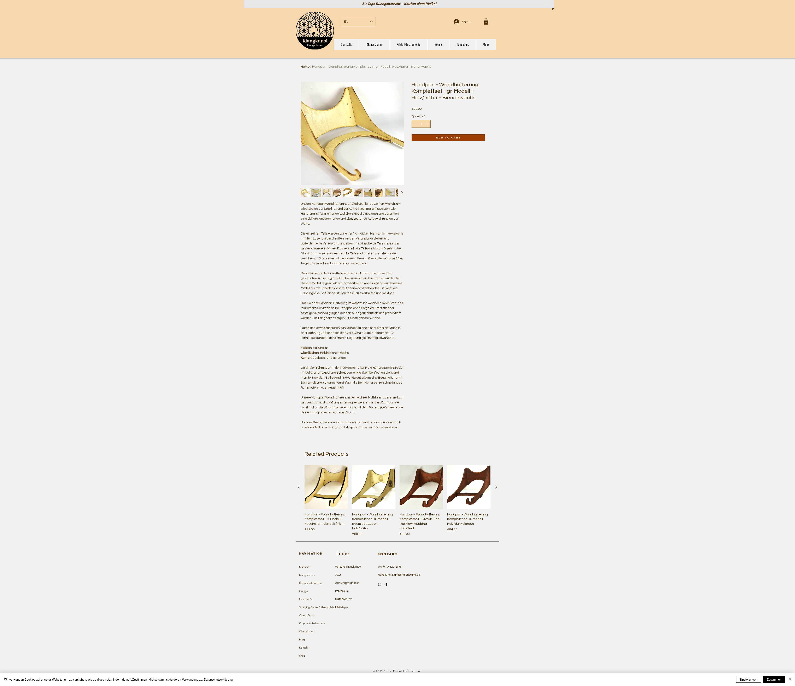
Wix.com (417, 671)
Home (305, 66)
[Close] (790, 679)
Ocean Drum (306, 615)
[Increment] (427, 124)
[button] (486, 21)
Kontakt (303, 647)
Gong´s (303, 591)
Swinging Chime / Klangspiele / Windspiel (318, 607)
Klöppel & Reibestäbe (312, 623)
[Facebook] (386, 584)
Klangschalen (307, 574)
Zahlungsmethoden (347, 582)
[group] (397, 501)
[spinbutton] (421, 124)
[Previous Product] (298, 486)
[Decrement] (414, 124)
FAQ (338, 607)
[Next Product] (496, 486)
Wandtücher (306, 631)
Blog (302, 639)
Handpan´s (305, 599)
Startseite (304, 566)
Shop (302, 655)
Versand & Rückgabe (348, 566)
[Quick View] (326, 487)
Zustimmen (774, 679)
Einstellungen (748, 679)
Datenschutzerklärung (218, 679)
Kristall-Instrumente (310, 583)
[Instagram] (380, 584)
